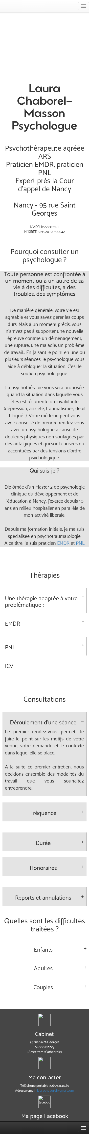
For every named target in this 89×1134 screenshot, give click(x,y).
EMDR (63, 543)
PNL (80, 543)
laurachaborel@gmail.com (55, 1090)
